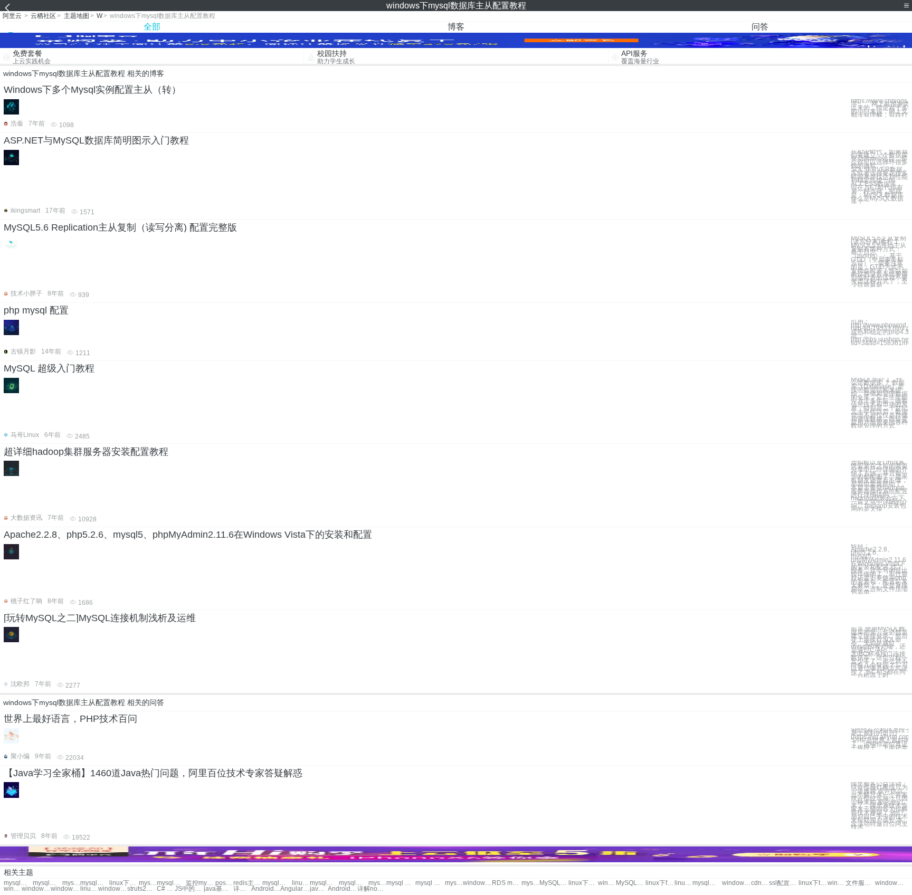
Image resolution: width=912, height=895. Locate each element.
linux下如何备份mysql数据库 (301, 883)
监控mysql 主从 (200, 883)
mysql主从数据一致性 (94, 883)
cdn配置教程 (760, 883)
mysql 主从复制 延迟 (400, 883)
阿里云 (12, 16)
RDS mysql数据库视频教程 (506, 883)
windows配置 (736, 883)
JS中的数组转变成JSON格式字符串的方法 (189, 889)
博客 (456, 26)
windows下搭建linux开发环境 (112, 889)
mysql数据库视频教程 (276, 883)
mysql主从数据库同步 (71, 883)
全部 (152, 26)
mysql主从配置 (18, 883)
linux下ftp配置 (659, 883)
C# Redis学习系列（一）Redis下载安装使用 (166, 889)
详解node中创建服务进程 (371, 889)
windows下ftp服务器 (837, 883)
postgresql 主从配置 (224, 883)
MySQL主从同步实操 (553, 883)
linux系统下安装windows (683, 883)
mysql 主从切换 (148, 883)
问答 (760, 26)
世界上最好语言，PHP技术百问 (70, 718)
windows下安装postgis (607, 883)
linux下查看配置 (582, 883)
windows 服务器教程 (36, 889)
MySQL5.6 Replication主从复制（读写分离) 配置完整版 (120, 227)
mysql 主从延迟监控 (454, 883)
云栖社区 (43, 16)
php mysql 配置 (36, 310)
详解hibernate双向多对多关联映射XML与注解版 (242, 889)
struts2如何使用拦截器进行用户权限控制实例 (141, 889)
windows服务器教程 (13, 889)
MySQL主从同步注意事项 (630, 883)
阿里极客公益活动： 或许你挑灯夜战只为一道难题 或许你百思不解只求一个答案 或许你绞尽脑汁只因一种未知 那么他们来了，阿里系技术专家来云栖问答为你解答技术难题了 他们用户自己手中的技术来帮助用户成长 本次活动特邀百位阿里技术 (879, 805)
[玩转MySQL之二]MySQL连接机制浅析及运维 (100, 618)
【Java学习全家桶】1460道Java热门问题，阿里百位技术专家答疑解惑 (153, 773)
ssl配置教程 (783, 883)
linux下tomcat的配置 (813, 883)
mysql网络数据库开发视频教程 (706, 883)
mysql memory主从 (429, 883)
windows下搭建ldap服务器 (65, 889)
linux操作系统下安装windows (89, 889)
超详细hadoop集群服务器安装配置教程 (86, 451)
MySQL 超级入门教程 (49, 368)
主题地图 (76, 16)
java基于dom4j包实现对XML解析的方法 (218, 889)
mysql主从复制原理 (377, 883)
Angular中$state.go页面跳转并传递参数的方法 (294, 889)
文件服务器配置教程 (860, 883)
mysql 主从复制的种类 (530, 883)
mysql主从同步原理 (324, 883)
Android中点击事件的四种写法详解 (265, 889)
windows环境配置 (889, 883)
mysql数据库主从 (47, 883)
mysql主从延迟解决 (353, 883)
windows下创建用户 (477, 883)
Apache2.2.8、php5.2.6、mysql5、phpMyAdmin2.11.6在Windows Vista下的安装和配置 (188, 534)
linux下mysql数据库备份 (123, 883)
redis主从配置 (247, 883)
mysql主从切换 (171, 883)
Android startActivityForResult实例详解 (342, 889)
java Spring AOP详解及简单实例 (319, 889)
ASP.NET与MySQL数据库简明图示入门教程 (96, 140)
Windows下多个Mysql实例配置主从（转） (92, 89)
